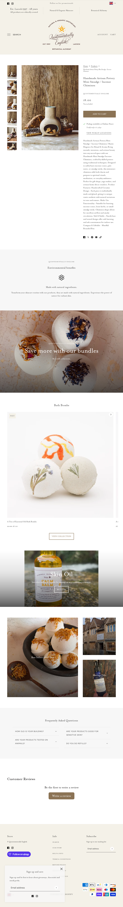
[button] (100, 237)
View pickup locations (99, 133)
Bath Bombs (61, 405)
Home (85, 66)
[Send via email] (96, 237)
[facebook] (8, 3)
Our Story (57, 848)
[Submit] (56, 888)
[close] (61, 868)
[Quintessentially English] (61, 35)
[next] (110, 414)
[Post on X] (88, 237)
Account (103, 34)
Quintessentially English (96, 94)
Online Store (108, 124)
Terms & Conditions (61, 859)
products (94, 66)
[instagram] (12, 3)
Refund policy (59, 865)
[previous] (12, 414)
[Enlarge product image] (50, 107)
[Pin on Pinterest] (92, 237)
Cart (113, 34)
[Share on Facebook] (84, 237)
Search (17, 35)
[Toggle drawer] (8, 35)
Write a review (61, 796)
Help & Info (57, 853)
